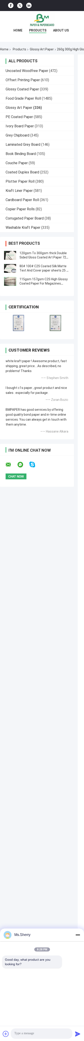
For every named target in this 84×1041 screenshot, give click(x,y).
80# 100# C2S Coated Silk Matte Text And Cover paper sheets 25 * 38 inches (43, 270)
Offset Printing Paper (23, 80)
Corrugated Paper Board (25, 218)
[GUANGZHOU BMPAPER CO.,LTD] (42, 20)
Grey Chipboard (17, 135)
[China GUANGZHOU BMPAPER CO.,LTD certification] (18, 323)
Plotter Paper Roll (20, 181)
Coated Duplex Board (22, 172)
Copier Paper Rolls (20, 209)
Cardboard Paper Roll (22, 200)
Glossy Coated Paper (22, 89)
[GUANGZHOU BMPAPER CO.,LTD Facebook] (11, 5)
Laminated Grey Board (23, 144)
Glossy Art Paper (42, 49)
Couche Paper (17, 163)
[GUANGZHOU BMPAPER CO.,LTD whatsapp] (23, 464)
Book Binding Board (21, 154)
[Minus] (77, 935)
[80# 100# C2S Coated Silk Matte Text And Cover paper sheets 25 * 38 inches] (10, 268)
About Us (61, 30)
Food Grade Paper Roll (23, 98)
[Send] (77, 1034)
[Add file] (6, 1034)
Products (37, 30)
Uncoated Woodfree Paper (27, 71)
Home (17, 30)
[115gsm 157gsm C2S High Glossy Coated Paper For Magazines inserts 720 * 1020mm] (10, 281)
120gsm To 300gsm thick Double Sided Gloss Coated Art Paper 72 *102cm (43, 257)
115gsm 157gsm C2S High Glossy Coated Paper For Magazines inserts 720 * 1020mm (43, 283)
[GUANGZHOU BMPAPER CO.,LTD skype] (35, 464)
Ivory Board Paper (20, 126)
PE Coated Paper (19, 117)
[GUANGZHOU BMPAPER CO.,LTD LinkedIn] (29, 5)
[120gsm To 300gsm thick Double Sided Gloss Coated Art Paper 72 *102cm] (10, 255)
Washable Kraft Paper (23, 227)
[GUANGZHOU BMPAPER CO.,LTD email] (11, 464)
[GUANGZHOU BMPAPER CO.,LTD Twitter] (19, 5)
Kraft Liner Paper (19, 190)
